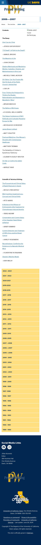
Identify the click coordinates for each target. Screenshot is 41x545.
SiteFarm (30, 533)
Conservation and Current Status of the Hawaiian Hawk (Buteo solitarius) (13, 220)
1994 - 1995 (7, 406)
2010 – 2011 (7, 329)
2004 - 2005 (7, 357)
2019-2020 (7, 285)
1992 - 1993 (7, 415)
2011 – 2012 (7, 324)
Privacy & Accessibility (28, 517)
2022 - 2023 (7, 271)
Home (3, 24)
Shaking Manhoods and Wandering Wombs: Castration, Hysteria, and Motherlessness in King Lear (13, 69)
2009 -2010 (7, 333)
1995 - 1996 (7, 401)
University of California (28, 520)
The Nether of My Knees (10, 108)
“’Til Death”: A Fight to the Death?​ (13, 50)
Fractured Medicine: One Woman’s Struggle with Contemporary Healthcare (13, 139)
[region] (20, 145)
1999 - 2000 (7, 381)
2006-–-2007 (7, 348)
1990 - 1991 (7, 425)
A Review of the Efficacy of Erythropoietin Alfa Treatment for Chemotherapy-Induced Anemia (13, 207)
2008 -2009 (7, 338)
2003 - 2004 (7, 362)
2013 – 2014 (7, 314)
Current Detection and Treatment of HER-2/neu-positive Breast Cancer (13, 233)
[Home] (15, 9)
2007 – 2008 (7, 343)
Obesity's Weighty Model (10, 257)
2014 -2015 (7, 309)
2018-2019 (6, 290)
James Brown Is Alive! (9, 129)
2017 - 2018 (7, 295)
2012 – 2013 (7, 319)
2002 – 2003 (7, 372)
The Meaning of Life (9, 58)
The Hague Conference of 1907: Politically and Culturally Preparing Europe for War (13, 118)
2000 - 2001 (7, 377)
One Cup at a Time (8, 42)
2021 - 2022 (7, 276)
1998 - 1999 (7, 386)
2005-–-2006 (7, 353)
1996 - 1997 (7, 396)
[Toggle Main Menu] (3, 2)
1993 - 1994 (7, 410)
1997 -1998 (7, 391)
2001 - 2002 (7, 367)
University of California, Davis (13, 511)
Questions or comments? (11, 517)
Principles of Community (11, 520)
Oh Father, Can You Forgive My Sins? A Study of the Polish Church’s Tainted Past (12, 82)
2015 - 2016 (7, 305)
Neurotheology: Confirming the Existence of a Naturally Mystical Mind (13, 246)
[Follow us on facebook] (4, 447)
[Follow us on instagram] (9, 447)
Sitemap (10, 522)
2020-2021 (7, 280)
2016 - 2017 (7, 300)
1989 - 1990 (7, 430)
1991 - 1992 (7, 420)
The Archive (11, 24)
